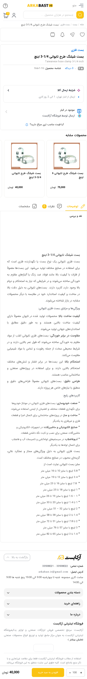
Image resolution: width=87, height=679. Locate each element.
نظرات (49, 206)
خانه (82, 25)
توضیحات (72, 206)
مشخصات (24, 206)
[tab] (76, 207)
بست (75, 25)
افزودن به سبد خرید (48, 672)
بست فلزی (65, 25)
